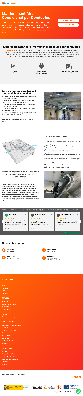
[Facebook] (75, 377)
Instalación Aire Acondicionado (11, 325)
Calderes (4, 314)
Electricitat (5, 333)
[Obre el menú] (79, 3)
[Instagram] (80, 377)
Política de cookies (8, 356)
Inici (3, 283)
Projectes (5, 288)
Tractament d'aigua (8, 340)
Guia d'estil (5, 362)
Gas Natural (5, 338)
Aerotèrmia (5, 306)
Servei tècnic (6, 301)
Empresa (4, 285)
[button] (80, 221)
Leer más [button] (7, 228)
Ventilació (5, 343)
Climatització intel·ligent (9, 317)
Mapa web (5, 364)
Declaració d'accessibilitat (10, 359)
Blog (3, 290)
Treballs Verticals (7, 309)
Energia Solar (6, 335)
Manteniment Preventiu (9, 304)
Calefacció (5, 312)
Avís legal (5, 351)
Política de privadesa (8, 354)
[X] (77, 377)
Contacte (5, 293)
